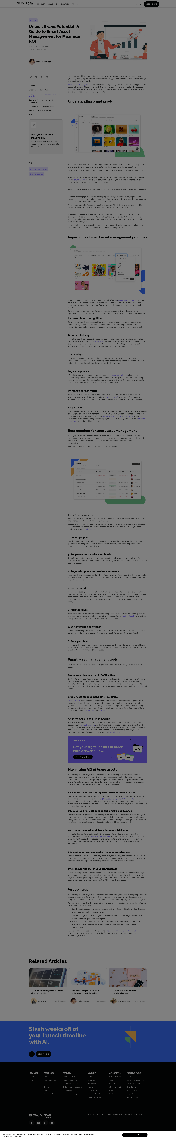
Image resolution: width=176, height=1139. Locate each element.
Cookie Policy (51, 1134)
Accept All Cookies (135, 1135)
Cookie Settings (77, 1134)
